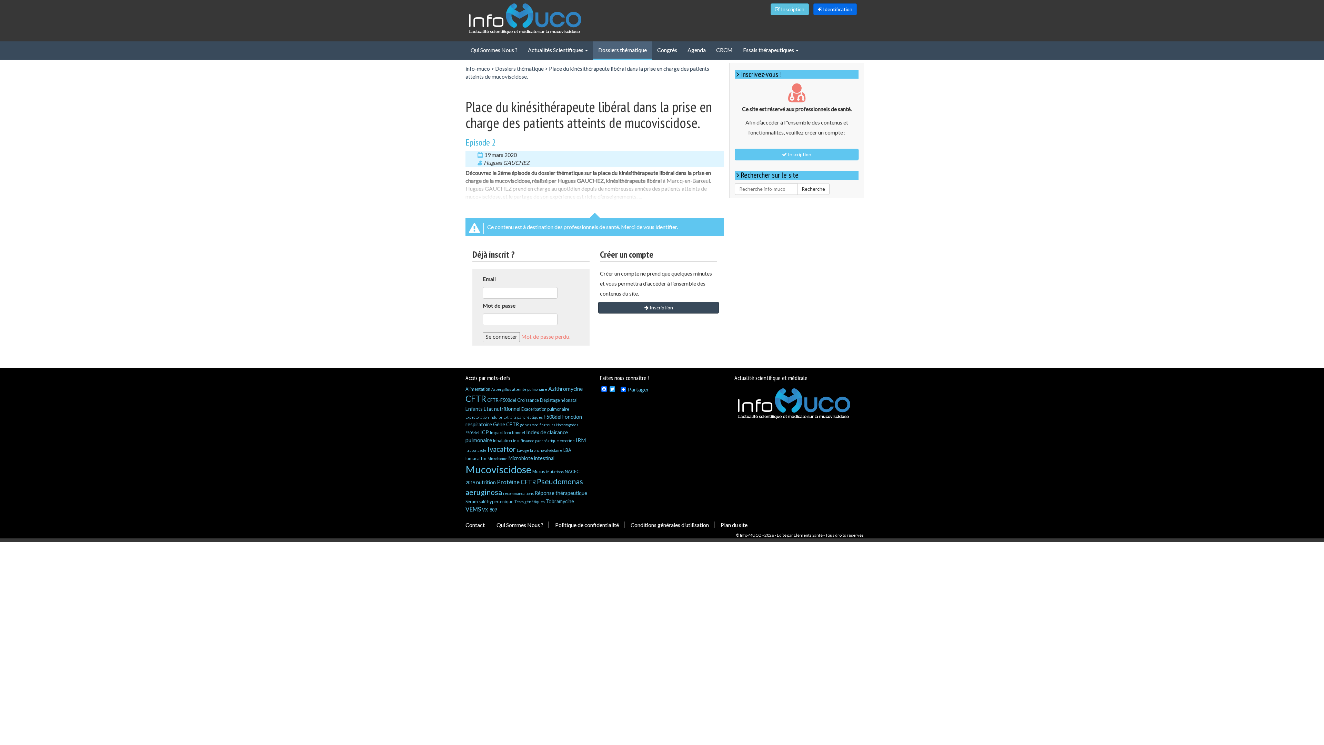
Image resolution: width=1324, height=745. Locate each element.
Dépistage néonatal (559, 400)
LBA (567, 450)
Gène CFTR (506, 424)
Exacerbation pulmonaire (545, 409)
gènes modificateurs (537, 425)
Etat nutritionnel (502, 409)
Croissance (528, 400)
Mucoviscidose (498, 469)
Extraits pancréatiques (523, 417)
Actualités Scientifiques (556, 50)
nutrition (486, 482)
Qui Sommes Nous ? (494, 50)
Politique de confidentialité (587, 525)
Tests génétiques (529, 501)
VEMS (473, 509)
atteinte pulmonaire (529, 389)
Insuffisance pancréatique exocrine (544, 440)
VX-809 (489, 510)
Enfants (474, 409)
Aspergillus (501, 389)
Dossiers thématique (622, 50)
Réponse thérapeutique (561, 493)
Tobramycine (560, 501)
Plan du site (734, 525)
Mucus (538, 471)
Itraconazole (476, 450)
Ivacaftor (502, 449)
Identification (837, 9)
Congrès (667, 50)
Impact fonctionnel (507, 432)
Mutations (555, 471)
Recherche (813, 189)
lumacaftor (476, 458)
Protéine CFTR (516, 482)
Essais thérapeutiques (769, 50)
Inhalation (502, 440)
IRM (581, 440)
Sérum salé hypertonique (489, 501)
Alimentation (477, 389)
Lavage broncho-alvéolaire (539, 450)
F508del (552, 417)
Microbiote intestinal (531, 458)
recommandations (518, 493)
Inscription (792, 9)
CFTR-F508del (501, 400)
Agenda (697, 50)
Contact (475, 525)
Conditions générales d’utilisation (670, 525)
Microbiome (498, 458)
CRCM (724, 50)
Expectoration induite (483, 417)
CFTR (475, 399)
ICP (484, 432)
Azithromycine (565, 388)
